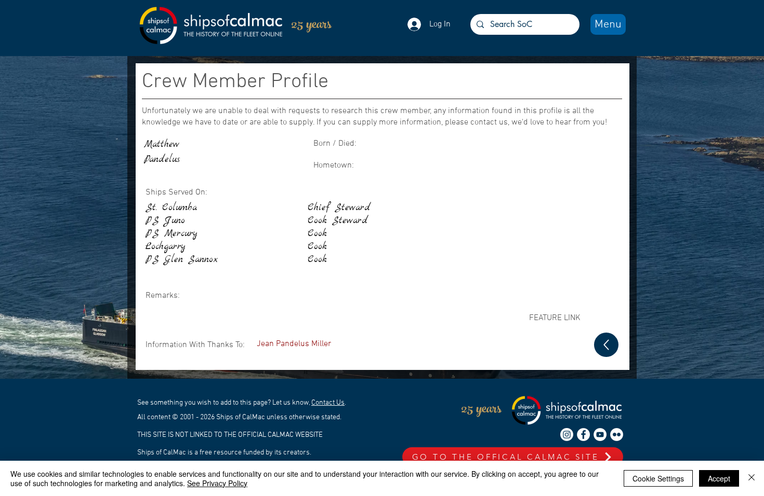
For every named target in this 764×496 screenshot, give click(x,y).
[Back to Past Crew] (606, 345)
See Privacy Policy (217, 483)
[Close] (751, 478)
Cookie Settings (658, 478)
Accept (719, 478)
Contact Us (328, 402)
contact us (489, 122)
